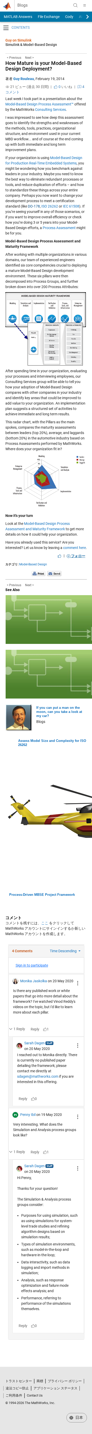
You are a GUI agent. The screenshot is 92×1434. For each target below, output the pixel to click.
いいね (65, 87)
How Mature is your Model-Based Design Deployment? (43, 66)
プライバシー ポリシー (65, 1381)
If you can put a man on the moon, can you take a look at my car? (59, 712)
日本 (78, 1417)
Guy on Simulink (18, 40)
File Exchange (49, 17)
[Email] (54, 573)
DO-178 (34, 206)
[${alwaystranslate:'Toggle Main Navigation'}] (84, 5)
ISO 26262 (49, 206)
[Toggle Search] (75, 5)
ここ (44, 923)
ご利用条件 (14, 1395)
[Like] (59, 556)
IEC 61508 (71, 206)
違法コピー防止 (17, 1388)
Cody (69, 17)
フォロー (77, 556)
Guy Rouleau (23, 79)
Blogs (22, 5)
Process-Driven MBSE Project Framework (42, 895)
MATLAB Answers (17, 17)
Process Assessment (59, 228)
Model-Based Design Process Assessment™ (39, 104)
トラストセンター (18, 1381)
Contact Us (35, 1395)
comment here (74, 548)
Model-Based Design (33, 564)
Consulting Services (50, 109)
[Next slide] (83, 17)
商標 (40, 1381)
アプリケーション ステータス (55, 1388)
